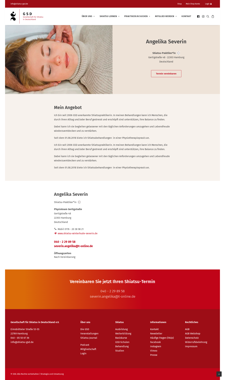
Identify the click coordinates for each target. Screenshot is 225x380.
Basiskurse (121, 337)
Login (207, 4)
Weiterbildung (123, 333)
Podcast (84, 344)
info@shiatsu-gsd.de (19, 4)
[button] (199, 16)
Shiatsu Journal (88, 337)
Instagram (155, 346)
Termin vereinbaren (166, 73)
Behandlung (122, 346)
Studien (119, 350)
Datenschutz (192, 337)
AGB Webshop (192, 333)
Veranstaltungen (89, 333)
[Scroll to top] (219, 373)
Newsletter (156, 333)
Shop (179, 4)
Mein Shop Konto (193, 4)
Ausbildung (121, 329)
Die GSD (84, 329)
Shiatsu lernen (108, 16)
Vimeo (153, 350)
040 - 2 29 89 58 (64, 242)
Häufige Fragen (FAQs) (162, 337)
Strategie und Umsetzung (52, 374)
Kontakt (186, 16)
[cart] (212, 16)
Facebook (155, 342)
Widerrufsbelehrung (196, 342)
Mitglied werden (164, 16)
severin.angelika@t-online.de (73, 246)
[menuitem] (180, 4)
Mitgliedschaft (88, 349)
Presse (153, 355)
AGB (187, 329)
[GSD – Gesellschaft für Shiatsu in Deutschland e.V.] (27, 16)
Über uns (87, 16)
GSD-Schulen (122, 342)
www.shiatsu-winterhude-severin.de (77, 233)
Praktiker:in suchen (136, 16)
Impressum (191, 346)
